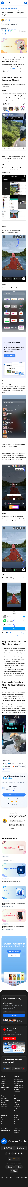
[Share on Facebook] (8, 30)
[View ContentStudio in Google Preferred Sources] (23, 31)
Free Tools (3, 1124)
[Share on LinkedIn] (5, 30)
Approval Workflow (19, 1087)
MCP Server (17, 1100)
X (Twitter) (17, 1068)
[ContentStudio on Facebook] (6, 1153)
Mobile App (4, 1128)
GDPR (11, 1177)
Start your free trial (14, 951)
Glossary (3, 1121)
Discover (3, 1089)
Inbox (2, 1085)
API (15, 1098)
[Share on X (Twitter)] (2, 30)
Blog (6, 8)
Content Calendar (18, 1079)
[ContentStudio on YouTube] (19, 1153)
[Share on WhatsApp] (11, 30)
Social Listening (5, 1087)
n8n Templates (17, 1108)
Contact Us (16, 1132)
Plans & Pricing (17, 1119)
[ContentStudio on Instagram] (12, 1153)
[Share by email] (2, 34)
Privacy (2, 1177)
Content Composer (18, 1085)
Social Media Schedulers (9, 1064)
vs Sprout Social (5, 1100)
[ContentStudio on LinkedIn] (15, 1153)
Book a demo (14, 955)
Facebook (8, 1068)
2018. (14, 69)
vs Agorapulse (4, 1104)
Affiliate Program (18, 1128)
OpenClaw (16, 1104)
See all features (17, 1091)
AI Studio (3, 1081)
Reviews (16, 1121)
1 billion (10, 71)
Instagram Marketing (12, 8)
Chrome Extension (5, 1130)
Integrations (17, 1106)
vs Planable (4, 1106)
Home (2, 8)
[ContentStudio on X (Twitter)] (9, 1153)
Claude (16, 1102)
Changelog (16, 1111)
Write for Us (17, 1126)
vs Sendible (4, 1108)
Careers (16, 1124)
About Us (16, 1117)
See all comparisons (5, 1110)
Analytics (3, 1083)
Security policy (24, 1177)
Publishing (3, 1079)
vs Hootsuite (4, 1098)
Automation (16, 1083)
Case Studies (4, 1126)
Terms (7, 1177)
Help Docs (3, 1119)
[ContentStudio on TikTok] (22, 1153)
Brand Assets (17, 1130)
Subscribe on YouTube (10, 1038)
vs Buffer (3, 1102)
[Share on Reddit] (15, 30)
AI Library (16, 1089)
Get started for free (14, 794)
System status (16, 1177)
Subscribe (14, 1015)
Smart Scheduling (18, 1081)
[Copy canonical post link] (5, 34)
